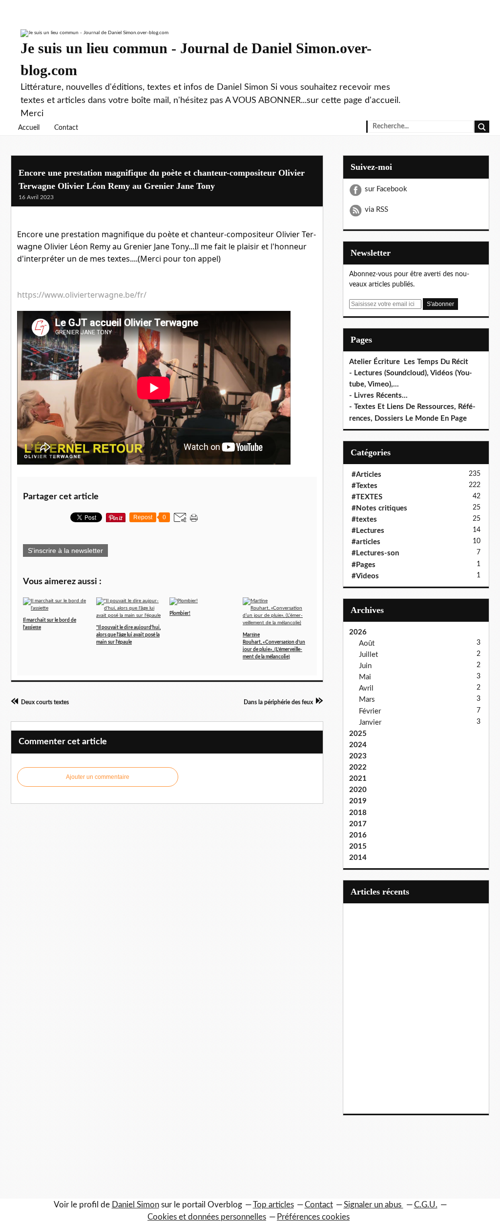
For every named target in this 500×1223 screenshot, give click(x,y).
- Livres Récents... (378, 395)
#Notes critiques (379, 508)
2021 (358, 778)
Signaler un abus (373, 1205)
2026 (358, 632)
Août (367, 643)
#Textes (364, 485)
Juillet (368, 654)
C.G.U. (426, 1205)
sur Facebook (386, 189)
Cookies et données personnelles (206, 1217)
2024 (358, 745)
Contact (66, 127)
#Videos (365, 576)
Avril (366, 688)
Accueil (29, 127)
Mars (367, 699)
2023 (358, 756)
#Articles (366, 474)
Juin (365, 666)
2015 (358, 846)
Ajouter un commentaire (97, 777)
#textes (364, 519)
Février (370, 711)
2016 (358, 835)
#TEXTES (367, 497)
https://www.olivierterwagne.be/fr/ (81, 294)
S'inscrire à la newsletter (65, 550)
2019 (358, 801)
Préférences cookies (313, 1217)
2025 (358, 733)
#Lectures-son (375, 553)
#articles (366, 542)
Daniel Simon (135, 1205)
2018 (358, 812)
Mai (365, 677)
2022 (358, 767)
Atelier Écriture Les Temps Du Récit (408, 362)
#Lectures (368, 530)
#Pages (363, 565)
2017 (358, 824)
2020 (358, 790)
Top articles (273, 1205)
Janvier (370, 722)
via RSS (376, 209)
